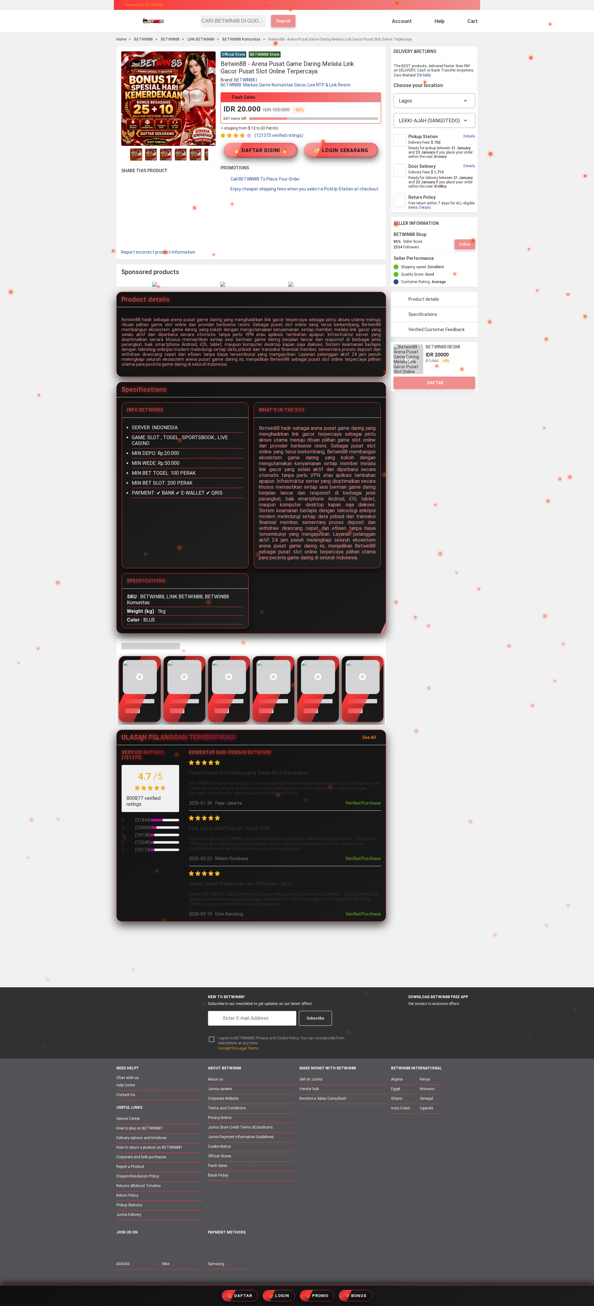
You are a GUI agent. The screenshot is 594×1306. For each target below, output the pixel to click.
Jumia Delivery (128, 1214)
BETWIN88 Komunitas (241, 39)
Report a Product (130, 1166)
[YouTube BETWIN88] (133, 1245)
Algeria (397, 1079)
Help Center (125, 1085)
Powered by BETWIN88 (143, 5)
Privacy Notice (219, 1118)
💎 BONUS (356, 1295)
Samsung (216, 1264)
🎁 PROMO (317, 1295)
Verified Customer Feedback (436, 329)
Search (283, 21)
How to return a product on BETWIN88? (149, 1147)
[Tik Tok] (172, 1245)
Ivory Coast (400, 1108)
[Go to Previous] (125, 154)
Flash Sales (217, 1166)
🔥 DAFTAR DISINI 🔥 (261, 150)
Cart (472, 21)
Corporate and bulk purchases (141, 1157)
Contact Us (125, 1095)
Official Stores (219, 1156)
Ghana (396, 1098)
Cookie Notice (219, 1146)
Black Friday (218, 1175)
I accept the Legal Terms (238, 1048)
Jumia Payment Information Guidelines (241, 1137)
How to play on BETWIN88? (139, 1128)
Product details (423, 299)
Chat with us (127, 1077)
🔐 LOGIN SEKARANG (341, 150)
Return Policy (127, 1195)
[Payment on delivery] (211, 1246)
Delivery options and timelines (141, 1138)
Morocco (427, 1089)
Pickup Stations (129, 1205)
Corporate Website (223, 1098)
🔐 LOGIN (279, 1295)
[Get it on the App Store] (402, 1015)
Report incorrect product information (158, 252)
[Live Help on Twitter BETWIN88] (159, 1245)
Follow (464, 244)
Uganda (426, 1108)
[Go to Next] (212, 154)
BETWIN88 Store (264, 54)
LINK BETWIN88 (200, 39)
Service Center (128, 1118)
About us (215, 1079)
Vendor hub (309, 1089)
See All (369, 737)
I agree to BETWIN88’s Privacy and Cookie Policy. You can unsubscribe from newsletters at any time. (281, 1041)
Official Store (233, 54)
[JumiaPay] (291, 5)
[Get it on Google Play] (432, 1015)
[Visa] (241, 1246)
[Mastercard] (226, 1246)
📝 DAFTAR (240, 1295)
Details (424, 74)
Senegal (426, 1098)
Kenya (425, 1079)
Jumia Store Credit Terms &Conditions (240, 1127)
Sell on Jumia (310, 1079)
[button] (377, 55)
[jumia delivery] (318, 5)
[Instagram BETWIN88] (146, 1245)
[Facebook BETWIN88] (120, 1245)
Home (121, 39)
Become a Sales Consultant (322, 1098)
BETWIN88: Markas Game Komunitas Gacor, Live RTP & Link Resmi (286, 84)
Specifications (422, 314)
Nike (165, 1264)
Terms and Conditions (227, 1108)
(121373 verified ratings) (279, 135)
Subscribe (315, 1018)
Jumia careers (220, 1089)
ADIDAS (122, 1264)
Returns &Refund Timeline (138, 1186)
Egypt (395, 1089)
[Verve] (257, 1246)
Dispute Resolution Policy (137, 1176)
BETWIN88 (143, 39)
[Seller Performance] (439, 258)
